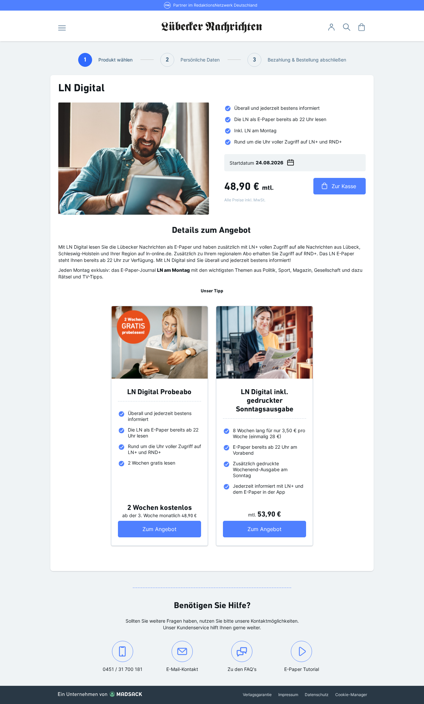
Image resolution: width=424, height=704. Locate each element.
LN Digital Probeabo (159, 392)
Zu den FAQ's (242, 669)
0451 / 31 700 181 (127, 669)
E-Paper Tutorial (301, 669)
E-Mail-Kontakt (189, 669)
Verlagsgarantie (257, 694)
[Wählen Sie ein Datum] (290, 161)
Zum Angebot (171, 528)
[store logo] (212, 27)
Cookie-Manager (351, 694)
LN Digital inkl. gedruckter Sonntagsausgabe (264, 401)
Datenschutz (317, 694)
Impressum (288, 694)
